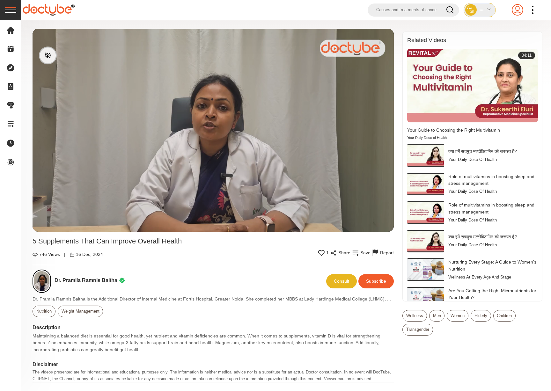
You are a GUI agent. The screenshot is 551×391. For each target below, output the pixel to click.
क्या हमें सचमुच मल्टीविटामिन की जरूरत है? (482, 151)
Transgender (417, 329)
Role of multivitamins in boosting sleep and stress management (491, 180)
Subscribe (376, 281)
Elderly (480, 315)
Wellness (414, 315)
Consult (341, 281)
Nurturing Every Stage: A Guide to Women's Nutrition (492, 265)
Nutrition (44, 311)
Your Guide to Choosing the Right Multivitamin (453, 130)
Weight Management (80, 311)
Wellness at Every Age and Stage (479, 277)
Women (458, 315)
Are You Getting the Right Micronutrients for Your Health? (492, 294)
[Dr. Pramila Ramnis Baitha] (44, 281)
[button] (480, 10)
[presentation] (10, 10)
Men (437, 315)
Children (504, 315)
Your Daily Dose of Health (427, 138)
